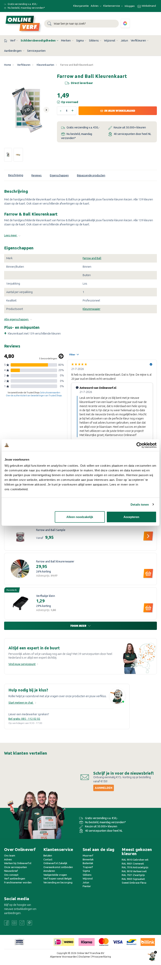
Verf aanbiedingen (14, 878)
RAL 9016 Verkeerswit (134, 871)
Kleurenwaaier (91, 309)
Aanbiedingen (13, 50)
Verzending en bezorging (57, 882)
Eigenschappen (59, 175)
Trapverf (88, 867)
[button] (19, 942)
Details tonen (140, 504)
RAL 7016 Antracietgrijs (135, 867)
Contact (47, 859)
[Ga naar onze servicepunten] (139, 658)
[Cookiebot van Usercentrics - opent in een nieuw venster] (139, 445)
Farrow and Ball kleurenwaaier (55, 561)
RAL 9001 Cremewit (133, 863)
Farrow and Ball (92, 258)
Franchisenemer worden (18, 882)
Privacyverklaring (101, 956)
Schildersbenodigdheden (38, 40)
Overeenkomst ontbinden (58, 867)
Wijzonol (109, 40)
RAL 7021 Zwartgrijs (133, 875)
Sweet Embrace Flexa (134, 882)
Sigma (80, 40)
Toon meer (78, 626)
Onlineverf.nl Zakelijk (55, 863)
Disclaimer (84, 956)
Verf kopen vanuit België (57, 878)
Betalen (47, 855)
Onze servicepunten (15, 867)
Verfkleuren (138, 40)
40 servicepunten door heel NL (132, 133)
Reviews (36, 175)
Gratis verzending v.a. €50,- (22, 4)
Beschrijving (15, 175)
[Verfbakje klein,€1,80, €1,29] (20, 603)
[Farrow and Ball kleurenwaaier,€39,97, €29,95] (20, 569)
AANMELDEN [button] (103, 787)
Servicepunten (36, 50)
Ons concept (11, 874)
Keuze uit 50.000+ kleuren (129, 127)
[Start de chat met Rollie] (117, 696)
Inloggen (130, 6)
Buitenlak (88, 863)
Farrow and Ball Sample (51, 530)
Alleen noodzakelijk (79, 517)
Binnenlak (88, 859)
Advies (95, 5)
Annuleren (49, 870)
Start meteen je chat (21, 702)
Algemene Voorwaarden (63, 956)
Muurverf (88, 855)
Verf (12, 40)
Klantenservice (112, 5)
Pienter (87, 886)
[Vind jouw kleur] (125, 23)
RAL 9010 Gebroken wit (135, 859)
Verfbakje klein (45, 595)
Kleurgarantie (81, 5)
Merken (66, 40)
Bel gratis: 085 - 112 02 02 (24, 718)
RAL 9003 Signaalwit (133, 878)
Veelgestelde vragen (55, 874)
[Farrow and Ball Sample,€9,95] (20, 534)
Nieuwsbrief (11, 870)
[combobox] (81, 24)
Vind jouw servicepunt (22, 664)
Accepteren (131, 517)
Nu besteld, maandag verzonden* (26, 7)
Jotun (124, 40)
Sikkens (94, 40)
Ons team (9, 855)
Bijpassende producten (91, 175)
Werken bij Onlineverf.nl (17, 863)
